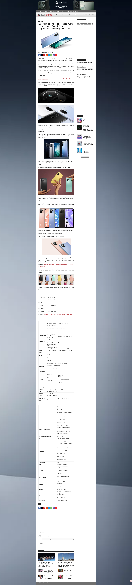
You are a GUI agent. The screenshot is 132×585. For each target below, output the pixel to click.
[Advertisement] (56, 517)
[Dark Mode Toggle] (131, 581)
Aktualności (46, 18)
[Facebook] (39, 55)
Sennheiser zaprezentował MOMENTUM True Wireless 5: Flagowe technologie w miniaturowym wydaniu (45, 564)
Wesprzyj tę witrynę (85, 156)
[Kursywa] (44, 539)
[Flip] (56, 55)
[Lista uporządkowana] (46, 539)
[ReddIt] (47, 55)
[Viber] (54, 55)
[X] (42, 55)
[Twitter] (79, 24)
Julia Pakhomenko (43, 52)
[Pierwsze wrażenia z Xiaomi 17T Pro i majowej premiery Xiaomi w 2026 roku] (40, 577)
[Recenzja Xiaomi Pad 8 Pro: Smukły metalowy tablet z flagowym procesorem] (60, 577)
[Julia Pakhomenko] (39, 52)
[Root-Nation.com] (45, 15)
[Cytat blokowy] (49, 539)
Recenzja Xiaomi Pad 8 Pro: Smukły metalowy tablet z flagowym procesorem (68, 577)
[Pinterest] (44, 55)
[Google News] (92, 24)
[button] (69, 15)
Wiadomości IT (41, 560)
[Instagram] (87, 24)
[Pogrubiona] (43, 539)
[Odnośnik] (50, 539)
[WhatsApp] (51, 55)
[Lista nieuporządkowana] (47, 539)
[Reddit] (86, 24)
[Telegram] (49, 55)
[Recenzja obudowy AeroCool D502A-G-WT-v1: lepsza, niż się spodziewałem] (79, 150)
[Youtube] (90, 24)
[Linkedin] (84, 24)
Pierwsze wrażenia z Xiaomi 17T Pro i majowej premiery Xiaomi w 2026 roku (49, 577)
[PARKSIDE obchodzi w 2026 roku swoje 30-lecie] (60, 570)
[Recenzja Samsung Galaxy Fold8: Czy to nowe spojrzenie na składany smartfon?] (79, 136)
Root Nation (40, 18)
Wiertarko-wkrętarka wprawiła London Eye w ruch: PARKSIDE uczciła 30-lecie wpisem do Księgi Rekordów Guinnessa (66, 564)
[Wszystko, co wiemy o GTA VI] (79, 120)
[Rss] (78, 24)
